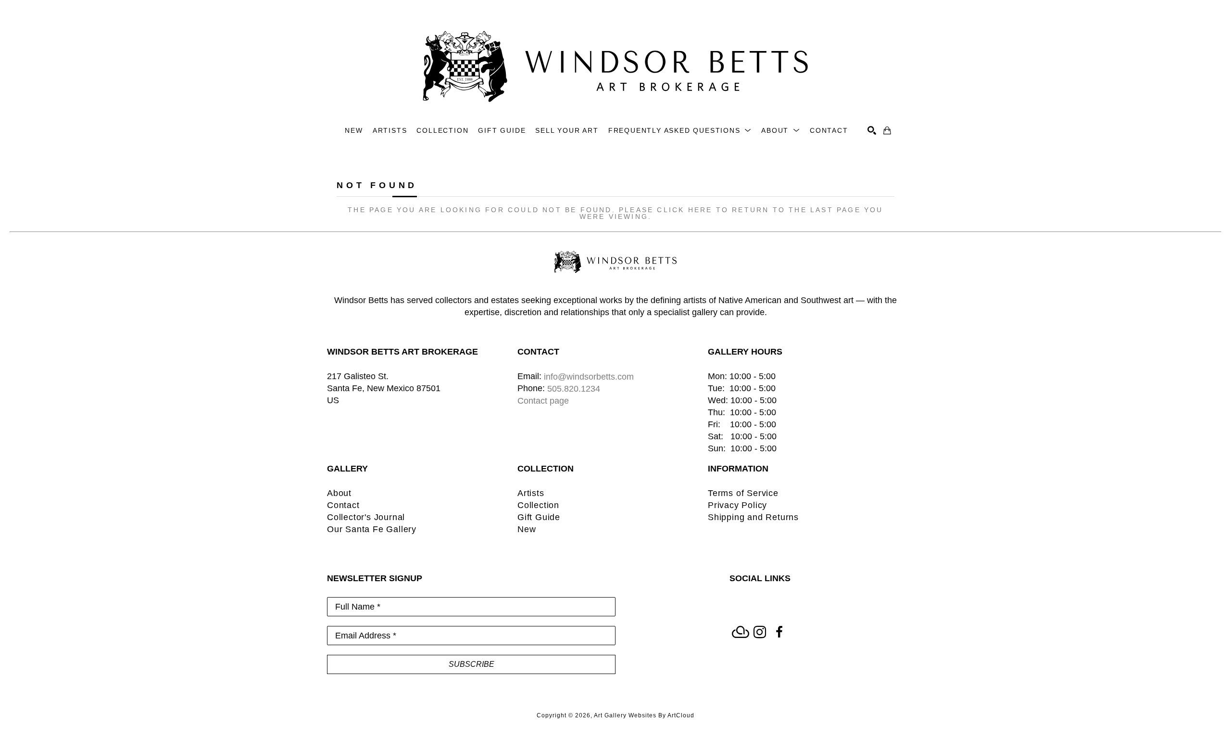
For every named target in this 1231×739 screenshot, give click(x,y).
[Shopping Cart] (887, 130)
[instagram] (760, 632)
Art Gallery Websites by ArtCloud (644, 715)
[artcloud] (740, 632)
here (700, 210)
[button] (680, 131)
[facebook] (779, 632)
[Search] (871, 130)
